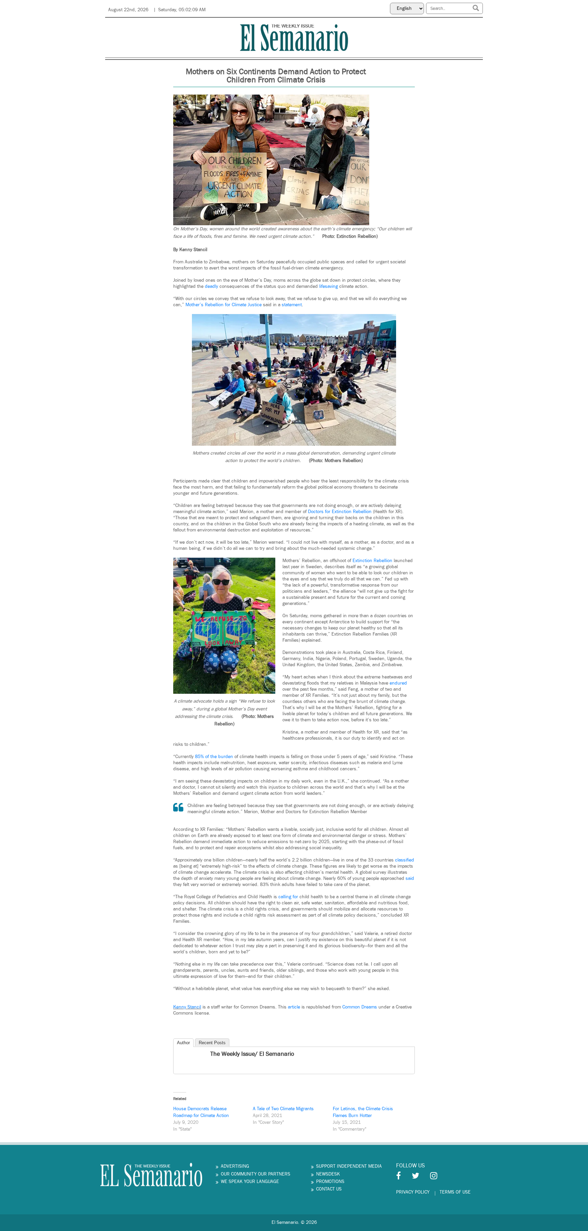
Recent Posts (212, 1042)
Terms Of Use (455, 1192)
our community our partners (255, 1174)
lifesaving (328, 286)
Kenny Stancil (187, 1007)
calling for (288, 897)
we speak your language (250, 1182)
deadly (211, 286)
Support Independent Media (349, 1166)
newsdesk (328, 1174)
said (410, 878)
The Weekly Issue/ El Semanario (252, 1054)
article (294, 1007)
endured (398, 683)
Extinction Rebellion (372, 561)
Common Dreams (359, 1007)
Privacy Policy (412, 1192)
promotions (330, 1182)
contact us (329, 1189)
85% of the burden (214, 757)
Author (183, 1042)
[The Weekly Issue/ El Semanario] (179, 1055)
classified (404, 860)
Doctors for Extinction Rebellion (340, 512)
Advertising (235, 1166)
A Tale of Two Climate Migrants (283, 1109)
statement (292, 305)
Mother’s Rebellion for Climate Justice (223, 305)
